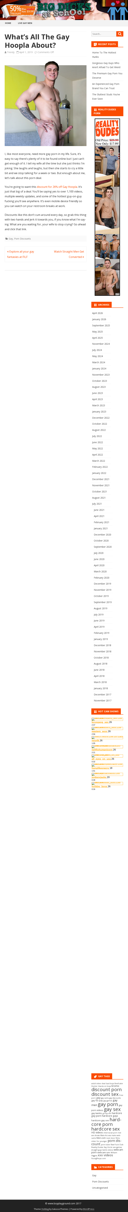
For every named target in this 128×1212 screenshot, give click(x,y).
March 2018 (100, 682)
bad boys (110, 1083)
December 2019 (102, 583)
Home (8, 23)
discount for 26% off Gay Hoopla (57, 187)
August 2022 (99, 429)
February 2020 (101, 577)
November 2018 (102, 651)
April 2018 (99, 676)
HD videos (97, 1132)
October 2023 (99, 380)
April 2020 (99, 565)
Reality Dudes (97, 1147)
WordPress (88, 1209)
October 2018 (101, 657)
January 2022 (99, 473)
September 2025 (101, 325)
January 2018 (101, 688)
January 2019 (101, 639)
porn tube (105, 1144)
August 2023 (99, 386)
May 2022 (97, 448)
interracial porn (111, 1133)
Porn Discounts (22, 238)
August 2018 (100, 663)
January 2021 (101, 528)
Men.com (101, 1137)
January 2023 (99, 411)
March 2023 (98, 405)
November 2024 (101, 343)
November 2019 (102, 589)
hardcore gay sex (100, 1120)
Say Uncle (108, 1147)
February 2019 (101, 632)
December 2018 (102, 645)
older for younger (99, 1141)
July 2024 (97, 350)
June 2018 (99, 669)
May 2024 (97, 356)
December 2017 (102, 694)
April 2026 (97, 313)
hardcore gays (110, 1115)
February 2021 (101, 522)
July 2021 (97, 503)
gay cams (105, 1098)
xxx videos (105, 1155)
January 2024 (99, 368)
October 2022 (99, 423)
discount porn (106, 1089)
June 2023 (97, 393)
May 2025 (97, 331)
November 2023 (101, 374)
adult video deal (98, 1083)
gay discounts (115, 1098)
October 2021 (99, 491)
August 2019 (100, 608)
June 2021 (99, 509)
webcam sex (103, 1152)
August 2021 (99, 497)
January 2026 (99, 319)
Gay (11, 238)
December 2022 (101, 417)
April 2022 (97, 454)
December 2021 (101, 479)
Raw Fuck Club (117, 1144)
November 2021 (101, 485)
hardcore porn (106, 1121)
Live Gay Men (25, 23)
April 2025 (97, 337)
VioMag (45, 1209)
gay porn (108, 1104)
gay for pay (97, 1100)
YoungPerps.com (98, 1158)
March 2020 (100, 571)
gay (98, 1097)
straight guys (96, 1150)
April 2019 (99, 626)
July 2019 (99, 614)
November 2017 (102, 700)
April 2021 (99, 516)
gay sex (112, 1109)
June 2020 (99, 559)
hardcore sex (105, 1129)
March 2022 (98, 460)
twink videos (107, 1150)
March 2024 (98, 362)
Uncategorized (100, 1187)
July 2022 (97, 436)
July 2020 (99, 553)
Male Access (105, 1135)
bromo (115, 1085)
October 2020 (101, 540)
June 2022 (97, 442)
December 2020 (102, 534)
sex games (117, 1147)
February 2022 (100, 466)
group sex (107, 1113)
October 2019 (101, 596)
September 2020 (103, 546)
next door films (113, 1138)
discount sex (105, 1094)
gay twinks (96, 1113)
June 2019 (99, 620)
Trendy (10, 52)
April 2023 (97, 399)
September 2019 (103, 602)
